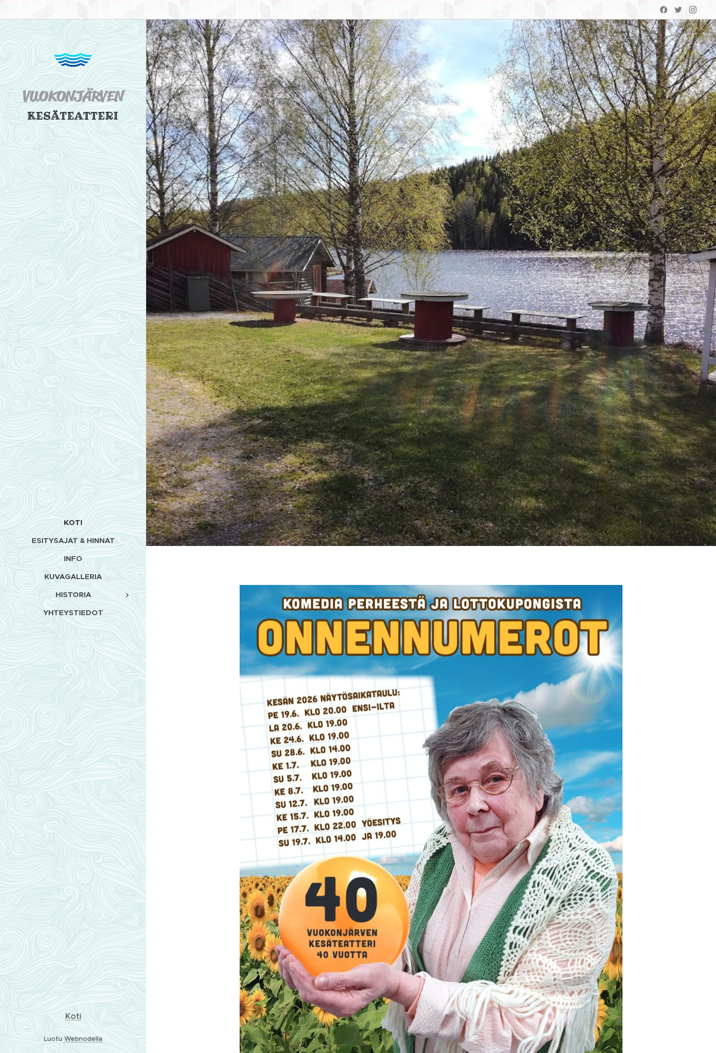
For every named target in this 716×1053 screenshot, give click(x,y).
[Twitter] (678, 9)
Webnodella (83, 1038)
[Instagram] (693, 9)
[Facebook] (664, 9)
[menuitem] (73, 522)
